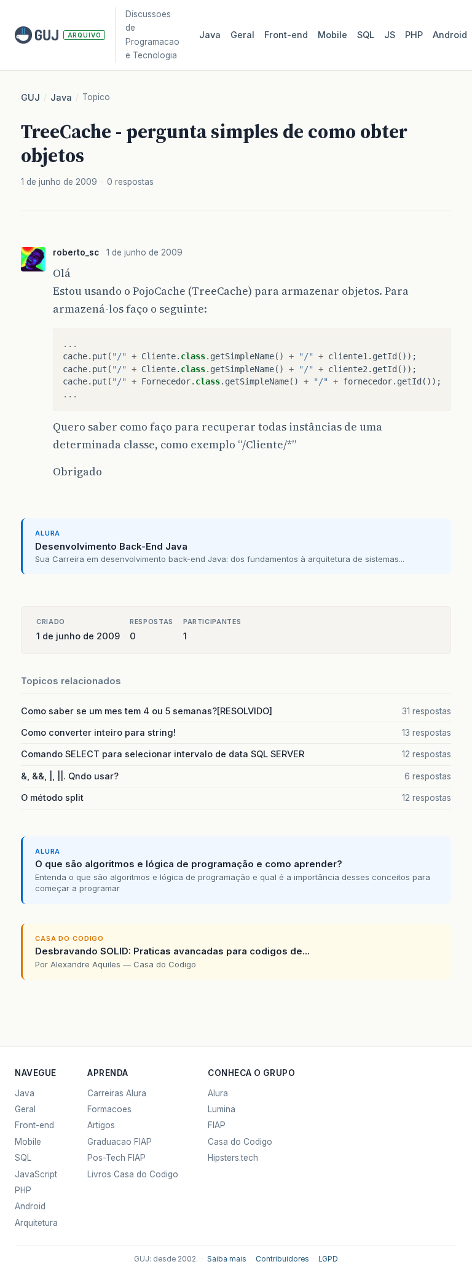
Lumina (221, 1109)
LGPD (328, 1259)
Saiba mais (226, 1259)
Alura (218, 1093)
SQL (365, 35)
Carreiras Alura (116, 1093)
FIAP (217, 1125)
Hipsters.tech (233, 1158)
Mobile (332, 35)
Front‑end (286, 35)
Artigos (101, 1125)
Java (210, 35)
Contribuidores (282, 1259)
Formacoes (109, 1109)
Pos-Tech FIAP (116, 1158)
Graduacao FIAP (119, 1142)
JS (389, 35)
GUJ (30, 97)
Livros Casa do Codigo (132, 1174)
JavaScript (36, 1174)
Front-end (34, 1125)
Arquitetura (36, 1223)
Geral (242, 35)
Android (450, 35)
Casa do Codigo (240, 1142)
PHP (414, 35)
